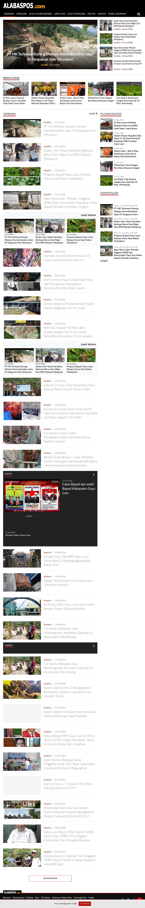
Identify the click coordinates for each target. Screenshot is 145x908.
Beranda (6, 898)
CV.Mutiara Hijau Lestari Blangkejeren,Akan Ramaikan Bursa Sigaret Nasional (67, 437)
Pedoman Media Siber (62, 898)
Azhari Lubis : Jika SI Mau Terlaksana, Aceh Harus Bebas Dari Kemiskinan (72, 101)
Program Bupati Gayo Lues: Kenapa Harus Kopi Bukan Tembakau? (125, 37)
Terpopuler (109, 193)
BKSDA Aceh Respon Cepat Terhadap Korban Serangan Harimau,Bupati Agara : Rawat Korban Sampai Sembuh (70, 461)
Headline (21, 14)
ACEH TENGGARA (76, 14)
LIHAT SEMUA (88, 215)
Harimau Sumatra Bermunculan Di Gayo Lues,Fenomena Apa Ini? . (128, 63)
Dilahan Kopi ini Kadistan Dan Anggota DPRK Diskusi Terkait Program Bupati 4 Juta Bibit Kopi (70, 860)
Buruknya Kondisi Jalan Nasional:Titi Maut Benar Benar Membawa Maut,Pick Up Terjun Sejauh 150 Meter (70, 413)
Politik (91, 14)
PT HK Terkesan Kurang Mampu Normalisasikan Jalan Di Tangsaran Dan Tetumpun (70, 130)
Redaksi (29, 898)
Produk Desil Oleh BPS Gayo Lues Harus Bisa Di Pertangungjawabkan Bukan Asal (67, 560)
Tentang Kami (18, 898)
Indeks (91, 898)
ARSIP (92, 114)
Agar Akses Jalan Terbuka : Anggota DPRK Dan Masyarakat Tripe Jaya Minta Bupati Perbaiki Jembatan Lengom (70, 202)
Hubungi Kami (80, 898)
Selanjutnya (50, 878)
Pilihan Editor (110, 113)
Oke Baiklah (84, 904)
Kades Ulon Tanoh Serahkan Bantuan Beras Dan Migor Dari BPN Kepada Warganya (127, 23)
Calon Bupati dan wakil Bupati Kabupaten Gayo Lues (78, 489)
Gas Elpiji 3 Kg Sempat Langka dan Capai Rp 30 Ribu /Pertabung (128, 101)
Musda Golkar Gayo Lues (18, 535)
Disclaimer (45, 898)
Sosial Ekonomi (117, 14)
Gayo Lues (59, 14)
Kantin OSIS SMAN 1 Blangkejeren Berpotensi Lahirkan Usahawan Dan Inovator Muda (67, 692)
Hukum (102, 14)
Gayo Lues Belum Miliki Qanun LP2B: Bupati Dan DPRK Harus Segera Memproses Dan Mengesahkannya (68, 836)
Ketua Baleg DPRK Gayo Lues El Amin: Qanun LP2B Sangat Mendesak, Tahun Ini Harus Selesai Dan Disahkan (69, 740)
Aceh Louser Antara (40, 14)
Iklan (37, 898)
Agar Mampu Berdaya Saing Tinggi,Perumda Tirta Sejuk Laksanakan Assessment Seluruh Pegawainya (69, 764)
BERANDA (9, 14)
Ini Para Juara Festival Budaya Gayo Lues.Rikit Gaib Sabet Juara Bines (14, 101)
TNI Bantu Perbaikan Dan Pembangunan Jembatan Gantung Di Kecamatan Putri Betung (68, 632)
